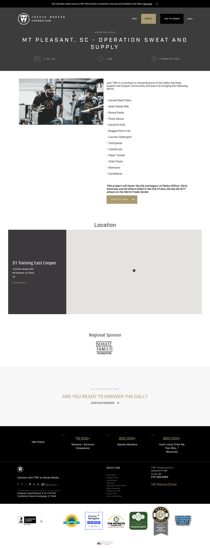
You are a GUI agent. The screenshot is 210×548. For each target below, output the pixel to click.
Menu (190, 19)
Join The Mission (172, 19)
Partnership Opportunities (116, 485)
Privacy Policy (112, 493)
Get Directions (19, 282)
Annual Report (112, 480)
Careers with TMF (113, 491)
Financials (110, 483)
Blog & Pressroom (113, 488)
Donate (148, 19)
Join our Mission (102, 403)
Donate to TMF (112, 478)
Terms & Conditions (114, 496)
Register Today (119, 199)
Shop (134, 19)
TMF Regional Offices (164, 484)
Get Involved (111, 475)
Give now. (147, 4)
